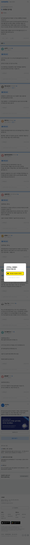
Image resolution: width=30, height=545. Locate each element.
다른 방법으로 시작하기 (14, 277)
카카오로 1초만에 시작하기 (16, 273)
